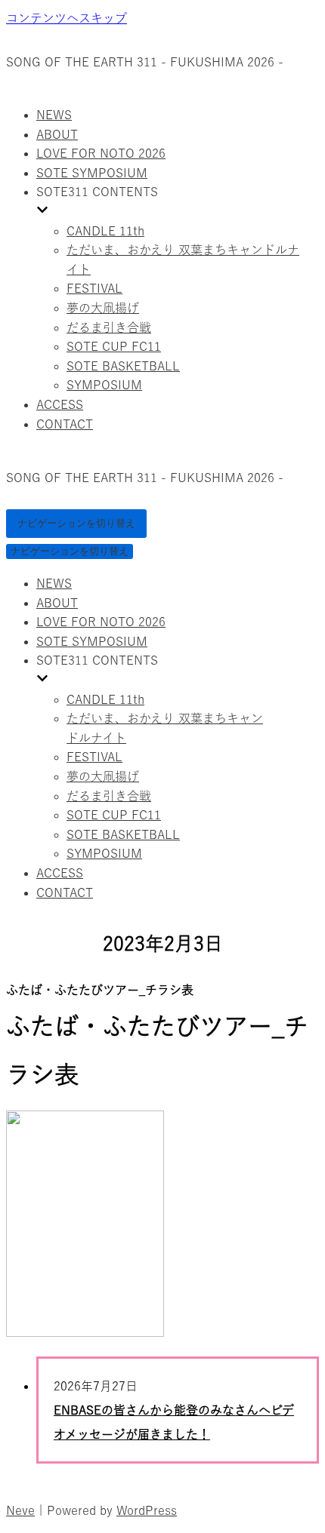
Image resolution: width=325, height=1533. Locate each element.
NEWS (54, 115)
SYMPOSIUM (104, 385)
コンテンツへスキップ (66, 18)
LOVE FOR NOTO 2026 (101, 153)
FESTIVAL (94, 288)
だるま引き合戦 (109, 327)
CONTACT (64, 424)
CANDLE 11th (105, 231)
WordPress (146, 1510)
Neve (20, 1510)
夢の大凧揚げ (103, 308)
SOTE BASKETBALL (123, 366)
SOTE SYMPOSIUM (91, 173)
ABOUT (57, 134)
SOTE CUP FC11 (114, 346)
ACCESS (59, 404)
